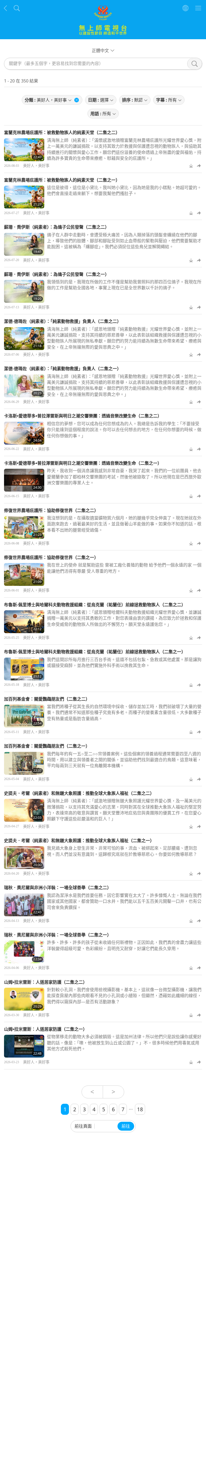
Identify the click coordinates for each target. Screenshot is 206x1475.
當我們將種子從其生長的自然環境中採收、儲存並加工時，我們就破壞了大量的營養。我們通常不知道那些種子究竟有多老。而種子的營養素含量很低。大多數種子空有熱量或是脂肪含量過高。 (124, 713)
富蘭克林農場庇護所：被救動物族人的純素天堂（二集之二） (62, 132)
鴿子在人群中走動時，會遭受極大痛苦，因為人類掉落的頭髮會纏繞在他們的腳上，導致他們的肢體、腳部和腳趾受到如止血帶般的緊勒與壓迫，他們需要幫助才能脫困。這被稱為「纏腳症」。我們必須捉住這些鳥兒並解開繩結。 (124, 241)
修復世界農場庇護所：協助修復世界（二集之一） (51, 557)
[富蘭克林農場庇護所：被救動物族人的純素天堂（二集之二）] (24, 149)
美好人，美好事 (36, 166)
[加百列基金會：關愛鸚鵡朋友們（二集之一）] (24, 763)
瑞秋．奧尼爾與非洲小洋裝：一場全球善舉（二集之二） (57, 887)
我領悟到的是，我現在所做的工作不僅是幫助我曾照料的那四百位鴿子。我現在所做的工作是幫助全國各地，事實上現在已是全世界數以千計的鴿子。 (124, 285)
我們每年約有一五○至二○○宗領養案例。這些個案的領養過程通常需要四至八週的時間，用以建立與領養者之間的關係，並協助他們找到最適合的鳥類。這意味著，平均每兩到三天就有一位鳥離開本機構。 (124, 760)
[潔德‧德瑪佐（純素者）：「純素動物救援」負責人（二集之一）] (24, 385)
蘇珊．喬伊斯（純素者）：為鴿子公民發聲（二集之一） (56, 274)
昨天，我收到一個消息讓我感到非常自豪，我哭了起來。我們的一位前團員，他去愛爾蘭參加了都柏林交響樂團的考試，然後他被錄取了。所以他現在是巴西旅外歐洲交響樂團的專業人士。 (124, 477)
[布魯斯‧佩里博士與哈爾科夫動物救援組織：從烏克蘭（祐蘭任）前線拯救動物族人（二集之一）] (24, 669)
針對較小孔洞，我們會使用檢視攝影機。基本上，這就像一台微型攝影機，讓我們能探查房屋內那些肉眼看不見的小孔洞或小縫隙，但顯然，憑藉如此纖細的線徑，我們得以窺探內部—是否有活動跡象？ (124, 996)
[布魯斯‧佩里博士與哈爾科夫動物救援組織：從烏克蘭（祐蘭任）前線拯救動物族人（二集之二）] (24, 621)
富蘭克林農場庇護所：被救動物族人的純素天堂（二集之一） (62, 180)
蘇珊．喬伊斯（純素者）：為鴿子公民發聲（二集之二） (56, 227)
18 (140, 1109)
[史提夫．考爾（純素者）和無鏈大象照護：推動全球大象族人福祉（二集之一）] (24, 857)
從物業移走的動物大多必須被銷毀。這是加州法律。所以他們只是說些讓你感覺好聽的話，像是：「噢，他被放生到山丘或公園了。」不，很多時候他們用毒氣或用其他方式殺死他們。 (124, 1043)
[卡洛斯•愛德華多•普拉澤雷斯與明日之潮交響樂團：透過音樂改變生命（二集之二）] (24, 433)
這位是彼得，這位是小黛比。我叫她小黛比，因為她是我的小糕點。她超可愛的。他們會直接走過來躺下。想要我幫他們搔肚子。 (124, 190)
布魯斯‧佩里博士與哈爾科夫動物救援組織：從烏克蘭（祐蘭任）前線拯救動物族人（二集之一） (95, 652)
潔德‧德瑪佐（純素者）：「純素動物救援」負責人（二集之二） (62, 321)
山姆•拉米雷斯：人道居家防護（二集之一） (45, 1029)
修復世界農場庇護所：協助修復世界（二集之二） (51, 510)
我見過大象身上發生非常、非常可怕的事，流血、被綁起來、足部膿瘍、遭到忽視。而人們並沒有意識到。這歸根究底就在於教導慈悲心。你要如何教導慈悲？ (122, 851)
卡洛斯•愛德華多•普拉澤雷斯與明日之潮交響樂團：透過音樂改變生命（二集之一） (83, 463)
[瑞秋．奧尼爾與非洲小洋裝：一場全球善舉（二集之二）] (24, 904)
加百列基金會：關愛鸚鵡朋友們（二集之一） (47, 746)
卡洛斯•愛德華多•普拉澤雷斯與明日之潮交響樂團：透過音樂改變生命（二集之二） (83, 416)
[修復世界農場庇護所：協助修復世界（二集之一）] (24, 574)
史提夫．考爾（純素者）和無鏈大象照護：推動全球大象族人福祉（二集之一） (79, 840)
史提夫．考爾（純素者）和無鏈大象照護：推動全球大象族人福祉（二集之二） (79, 793)
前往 (126, 1126)
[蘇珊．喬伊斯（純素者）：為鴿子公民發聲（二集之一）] (24, 291)
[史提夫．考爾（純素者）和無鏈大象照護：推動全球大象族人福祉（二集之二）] (24, 810)
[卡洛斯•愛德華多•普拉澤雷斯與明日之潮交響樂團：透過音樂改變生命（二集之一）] (24, 480)
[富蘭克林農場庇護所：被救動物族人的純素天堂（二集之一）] (24, 197)
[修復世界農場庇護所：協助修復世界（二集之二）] (24, 527)
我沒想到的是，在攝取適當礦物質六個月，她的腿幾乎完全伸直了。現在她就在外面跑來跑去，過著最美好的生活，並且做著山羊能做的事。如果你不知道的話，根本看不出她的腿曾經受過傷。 (124, 524)
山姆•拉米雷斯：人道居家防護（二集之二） (45, 982)
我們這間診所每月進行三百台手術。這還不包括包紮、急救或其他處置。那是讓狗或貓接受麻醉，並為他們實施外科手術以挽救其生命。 (124, 662)
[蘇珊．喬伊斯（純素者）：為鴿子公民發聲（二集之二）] (24, 244)
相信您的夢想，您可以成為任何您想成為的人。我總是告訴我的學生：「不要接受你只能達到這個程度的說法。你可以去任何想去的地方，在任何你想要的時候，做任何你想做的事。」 (124, 430)
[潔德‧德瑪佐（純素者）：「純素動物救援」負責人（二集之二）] (24, 338)
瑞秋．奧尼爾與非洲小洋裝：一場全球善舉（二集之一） (57, 935)
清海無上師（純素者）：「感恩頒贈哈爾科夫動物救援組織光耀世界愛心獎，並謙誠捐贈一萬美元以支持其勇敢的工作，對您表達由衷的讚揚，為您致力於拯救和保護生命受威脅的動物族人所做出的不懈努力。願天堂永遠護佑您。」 (124, 618)
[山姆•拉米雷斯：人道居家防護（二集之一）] (24, 1046)
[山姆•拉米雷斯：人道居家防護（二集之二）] (24, 999)
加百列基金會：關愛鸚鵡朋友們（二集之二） (47, 699)
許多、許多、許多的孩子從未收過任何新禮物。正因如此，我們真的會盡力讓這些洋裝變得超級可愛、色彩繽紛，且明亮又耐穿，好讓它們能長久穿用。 (124, 945)
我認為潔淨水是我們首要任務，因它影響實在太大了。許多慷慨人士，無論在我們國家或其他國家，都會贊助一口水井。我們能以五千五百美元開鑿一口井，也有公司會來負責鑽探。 (124, 901)
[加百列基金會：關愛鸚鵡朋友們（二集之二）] (24, 716)
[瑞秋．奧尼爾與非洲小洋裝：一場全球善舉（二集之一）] (24, 951)
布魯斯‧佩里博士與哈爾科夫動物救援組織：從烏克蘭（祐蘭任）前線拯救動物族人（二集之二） (95, 605)
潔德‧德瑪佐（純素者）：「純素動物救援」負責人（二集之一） (62, 369)
